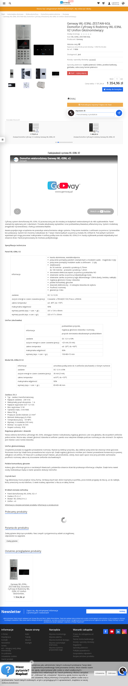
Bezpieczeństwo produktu (83, 656)
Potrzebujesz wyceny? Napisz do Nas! (96, 104)
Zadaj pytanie (12, 541)
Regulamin (77, 645)
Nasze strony (32, 629)
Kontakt (4, 640)
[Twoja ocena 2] (84, 34)
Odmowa (112, 673)
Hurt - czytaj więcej (78, 73)
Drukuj (72, 98)
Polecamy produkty (16, 511)
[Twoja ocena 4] (88, 34)
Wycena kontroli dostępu (59, 640)
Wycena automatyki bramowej (57, 644)
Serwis (3, 645)
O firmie (4, 634)
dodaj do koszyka (114, 89)
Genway (79, 39)
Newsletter (5, 643)
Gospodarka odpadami (82, 653)
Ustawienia (99, 673)
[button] (55, 142)
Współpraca (6, 637)
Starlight (28, 643)
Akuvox (28, 640)
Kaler (27, 634)
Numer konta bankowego (83, 639)
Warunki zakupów (82, 629)
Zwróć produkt (7, 659)
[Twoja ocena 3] (86, 34)
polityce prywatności (10, 682)
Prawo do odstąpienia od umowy (83, 635)
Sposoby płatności (80, 647)
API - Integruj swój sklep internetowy (11, 649)
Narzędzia (54, 629)
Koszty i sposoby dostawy (83, 642)
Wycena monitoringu (57, 634)
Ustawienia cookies (9, 656)
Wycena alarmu (55, 637)
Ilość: (112, 79)
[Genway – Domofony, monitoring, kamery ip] (65, 3)
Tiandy (27, 637)
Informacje (7, 629)
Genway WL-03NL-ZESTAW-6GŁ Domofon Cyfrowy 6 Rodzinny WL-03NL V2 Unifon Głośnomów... (19, 589)
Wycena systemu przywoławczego (56, 648)
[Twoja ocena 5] (91, 34)
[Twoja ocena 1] (81, 34)
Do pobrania (6, 653)
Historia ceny (72, 44)
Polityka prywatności (81, 650)
